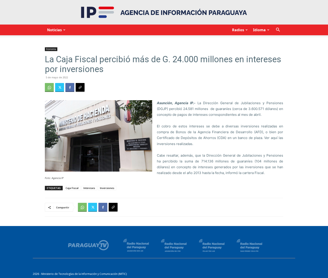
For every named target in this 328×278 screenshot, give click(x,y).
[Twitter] (59, 87)
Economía (51, 49)
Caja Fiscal (72, 188)
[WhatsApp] (49, 87)
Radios (238, 29)
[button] (277, 30)
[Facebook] (69, 87)
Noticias (54, 29)
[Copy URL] (80, 87)
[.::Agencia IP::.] (164, 12)
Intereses (89, 188)
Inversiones (107, 188)
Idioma (259, 29)
